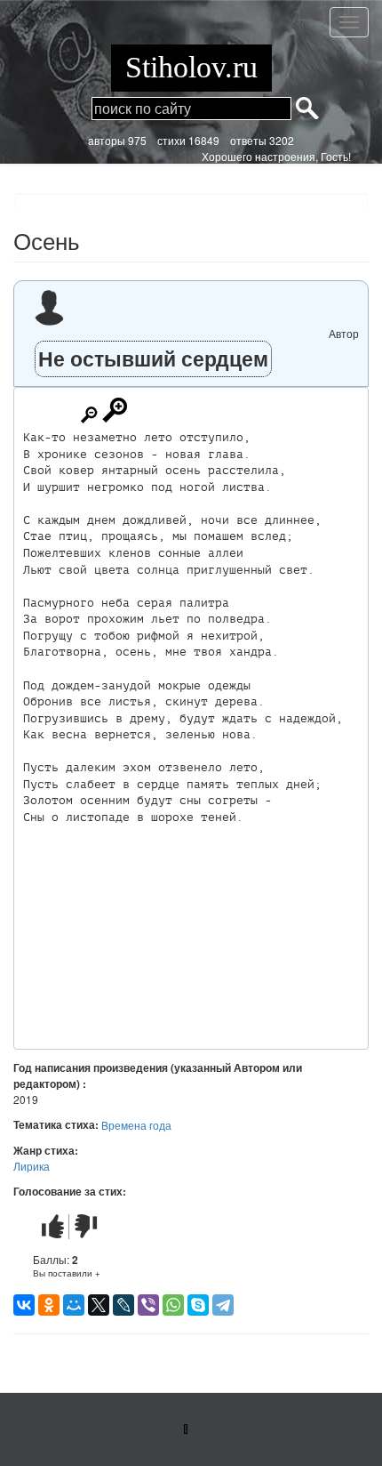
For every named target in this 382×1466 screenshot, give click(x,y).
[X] (98, 1305)
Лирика (31, 1165)
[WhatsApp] (173, 1305)
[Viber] (148, 1305)
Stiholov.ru (191, 67)
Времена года (136, 1124)
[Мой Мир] (73, 1305)
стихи (171, 140)
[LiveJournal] (123, 1305)
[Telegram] (223, 1305)
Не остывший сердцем (153, 358)
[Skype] (198, 1305)
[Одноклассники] (49, 1305)
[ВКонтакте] (24, 1305)
